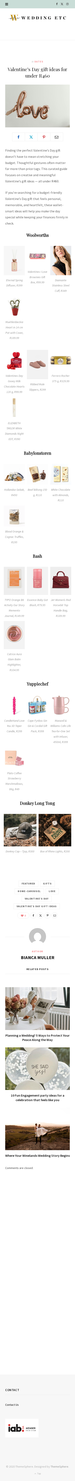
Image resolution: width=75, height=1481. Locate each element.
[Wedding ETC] (37, 17)
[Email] (56, 137)
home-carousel (29, 891)
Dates (39, 61)
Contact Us (12, 1405)
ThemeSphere (59, 1466)
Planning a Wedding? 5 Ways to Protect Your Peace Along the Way (37, 1037)
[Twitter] (31, 137)
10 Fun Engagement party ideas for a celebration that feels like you (37, 1097)
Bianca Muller (37, 957)
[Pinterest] (44, 137)
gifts (47, 883)
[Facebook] (18, 137)
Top (39, 1473)
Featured (28, 883)
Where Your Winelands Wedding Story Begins (37, 1155)
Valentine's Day (37, 898)
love (52, 891)
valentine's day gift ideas (37, 906)
